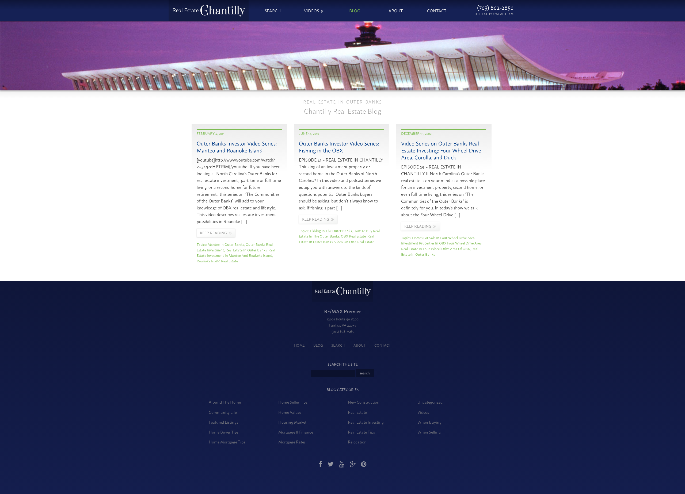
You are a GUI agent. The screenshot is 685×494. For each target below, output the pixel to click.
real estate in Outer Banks (246, 250)
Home (299, 345)
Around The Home (225, 402)
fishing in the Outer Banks (331, 230)
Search (273, 10)
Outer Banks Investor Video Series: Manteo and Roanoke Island (237, 147)
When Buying (429, 422)
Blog (354, 10)
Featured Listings (223, 422)
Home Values (289, 412)
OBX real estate (353, 236)
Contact (436, 10)
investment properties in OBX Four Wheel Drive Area (441, 243)
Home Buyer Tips (223, 431)
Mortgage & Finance (295, 431)
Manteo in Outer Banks (226, 244)
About (396, 10)
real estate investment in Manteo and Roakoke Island (236, 252)
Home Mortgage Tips (227, 441)
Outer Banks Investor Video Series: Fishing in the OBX (339, 147)
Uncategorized (430, 402)
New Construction (363, 402)
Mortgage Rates (292, 441)
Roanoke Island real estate (217, 261)
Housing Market (292, 422)
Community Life (223, 412)
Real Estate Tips (361, 431)
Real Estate (357, 412)
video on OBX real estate (354, 241)
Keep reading (213, 232)
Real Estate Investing (366, 422)
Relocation (357, 441)
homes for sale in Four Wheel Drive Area (443, 237)
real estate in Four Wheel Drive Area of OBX (435, 248)
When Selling (429, 431)
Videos (311, 10)
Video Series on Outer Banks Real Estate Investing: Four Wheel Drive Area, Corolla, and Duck (441, 150)
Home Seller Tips (292, 402)
